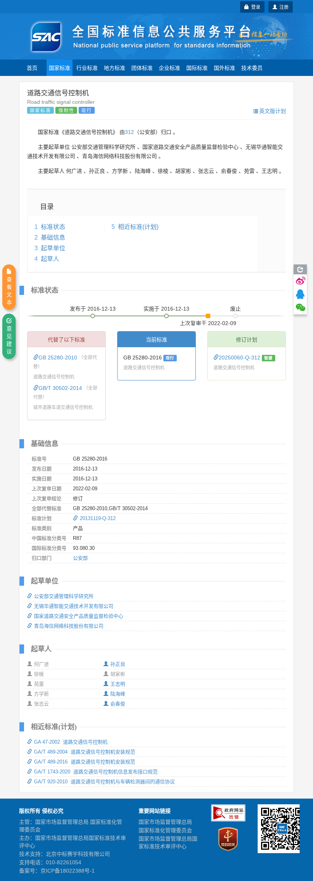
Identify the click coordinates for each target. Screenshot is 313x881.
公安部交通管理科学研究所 (64, 596)
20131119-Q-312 (98, 518)
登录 (254, 6)
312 (129, 132)
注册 (283, 6)
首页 (32, 67)
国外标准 (224, 67)
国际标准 (197, 67)
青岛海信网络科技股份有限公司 (68, 626)
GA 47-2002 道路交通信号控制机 (71, 742)
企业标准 (169, 67)
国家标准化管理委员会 (165, 830)
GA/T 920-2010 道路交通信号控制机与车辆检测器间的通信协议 (104, 781)
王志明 (117, 684)
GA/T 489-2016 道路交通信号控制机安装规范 (84, 762)
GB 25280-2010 (59, 357)
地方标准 (114, 67)
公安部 (80, 558)
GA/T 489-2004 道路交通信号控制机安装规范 (84, 752)
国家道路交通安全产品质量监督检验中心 (78, 616)
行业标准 (87, 67)
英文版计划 (272, 110)
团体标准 (142, 67)
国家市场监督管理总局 (165, 822)
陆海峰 (117, 694)
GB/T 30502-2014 (61, 388)
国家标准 (59, 67)
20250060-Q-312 (240, 357)
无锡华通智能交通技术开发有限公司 (73, 606)
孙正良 (117, 664)
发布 (93, 309)
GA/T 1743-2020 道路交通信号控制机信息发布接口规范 (96, 772)
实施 (166, 309)
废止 (235, 309)
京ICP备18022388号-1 (67, 871)
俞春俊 (117, 704)
